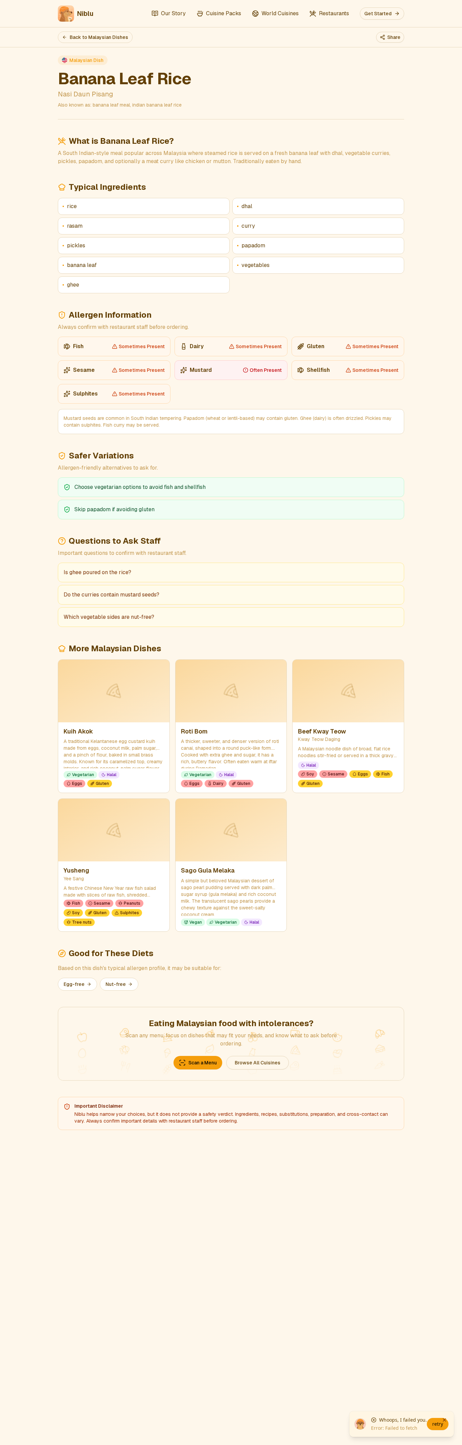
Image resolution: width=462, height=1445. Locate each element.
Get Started (378, 13)
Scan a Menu (202, 1063)
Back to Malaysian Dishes (99, 37)
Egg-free (74, 984)
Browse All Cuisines (257, 1063)
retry (437, 1424)
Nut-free (116, 984)
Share (393, 37)
